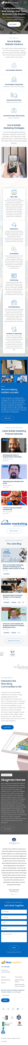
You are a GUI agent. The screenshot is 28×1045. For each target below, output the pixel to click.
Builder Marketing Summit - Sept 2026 (20, 985)
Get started (13, 24)
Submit (14, 947)
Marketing (14, 602)
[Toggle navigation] (25, 2)
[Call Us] (21, 2)
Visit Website (8, 829)
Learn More (7, 418)
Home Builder (6, 573)
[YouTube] (17, 1009)
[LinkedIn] (3, 1009)
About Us (3, 982)
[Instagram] (8, 1009)
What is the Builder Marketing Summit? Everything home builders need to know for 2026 (13, 566)
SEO (19, 602)
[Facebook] (13, 1009)
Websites (3, 977)
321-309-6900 (5, 967)
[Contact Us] (22, 1009)
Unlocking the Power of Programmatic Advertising (12, 456)
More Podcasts (14, 531)
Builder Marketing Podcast (19, 980)
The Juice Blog (18, 977)
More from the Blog (14, 640)
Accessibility (3, 1041)
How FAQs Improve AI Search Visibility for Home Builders (13, 596)
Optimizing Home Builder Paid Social (13, 482)
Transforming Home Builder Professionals (12, 509)
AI (23, 602)
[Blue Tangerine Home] (9, 2)
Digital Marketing (5, 980)
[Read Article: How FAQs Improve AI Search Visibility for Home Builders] (14, 585)
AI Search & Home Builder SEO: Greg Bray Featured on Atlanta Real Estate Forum (13, 625)
